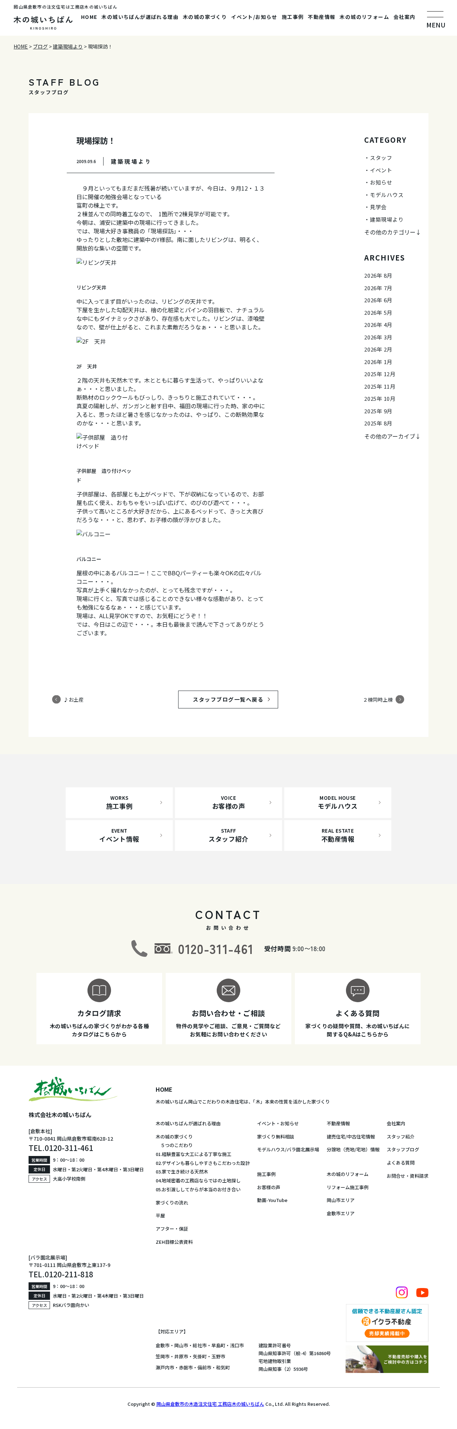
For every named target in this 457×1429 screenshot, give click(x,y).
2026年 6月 (378, 300)
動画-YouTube (272, 1200)
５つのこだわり (174, 1145)
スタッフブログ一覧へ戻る (235, 699)
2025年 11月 (380, 386)
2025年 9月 (378, 411)
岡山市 (181, 1345)
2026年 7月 (378, 288)
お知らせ (381, 182)
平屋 (160, 1215)
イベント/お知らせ (254, 16)
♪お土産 (74, 699)
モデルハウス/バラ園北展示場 (288, 1149)
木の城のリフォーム (364, 16)
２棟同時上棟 (378, 699)
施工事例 (293, 16)
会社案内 (404, 16)
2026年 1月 (378, 361)
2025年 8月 (378, 423)
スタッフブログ (403, 1149)
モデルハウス (387, 194)
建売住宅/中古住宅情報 (351, 1136)
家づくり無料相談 (275, 1136)
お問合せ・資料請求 (407, 1175)
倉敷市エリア (341, 1213)
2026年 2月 (378, 349)
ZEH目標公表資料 (174, 1241)
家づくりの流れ (172, 1202)
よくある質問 (401, 1162)
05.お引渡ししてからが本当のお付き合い (198, 1189)
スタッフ (381, 157)
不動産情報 (321, 16)
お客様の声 (268, 1187)
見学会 (378, 207)
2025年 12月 (380, 374)
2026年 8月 (378, 275)
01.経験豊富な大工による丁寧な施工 (193, 1154)
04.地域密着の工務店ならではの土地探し (198, 1180)
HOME (89, 16)
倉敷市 (163, 1345)
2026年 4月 (378, 324)
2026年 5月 (378, 312)
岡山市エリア (341, 1200)
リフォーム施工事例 (347, 1187)
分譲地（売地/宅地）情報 (353, 1149)
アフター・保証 (172, 1228)
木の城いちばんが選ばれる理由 (140, 16)
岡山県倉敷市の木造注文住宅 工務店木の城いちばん (210, 1403)
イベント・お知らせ (278, 1123)
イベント (381, 170)
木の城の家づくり (205, 16)
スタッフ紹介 (401, 1136)
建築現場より (387, 219)
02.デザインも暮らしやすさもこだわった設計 (203, 1163)
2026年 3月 (378, 337)
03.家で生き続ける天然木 (182, 1171)
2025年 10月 (380, 398)
